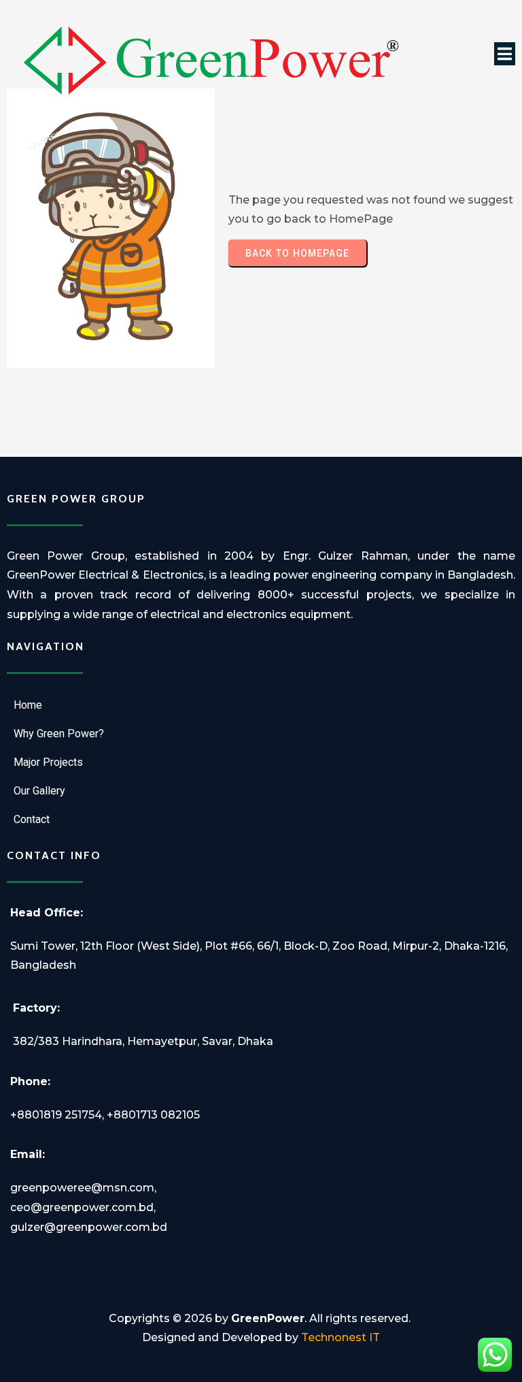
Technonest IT (340, 1337)
